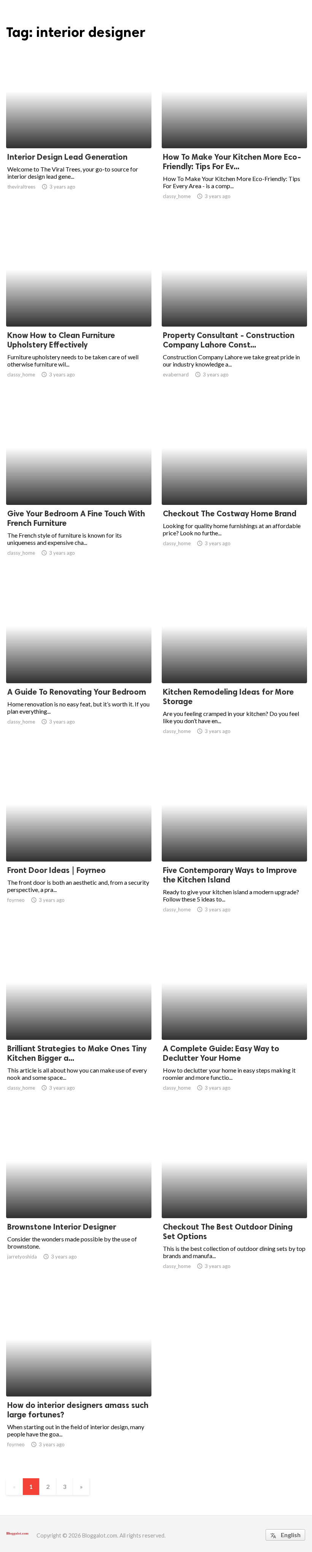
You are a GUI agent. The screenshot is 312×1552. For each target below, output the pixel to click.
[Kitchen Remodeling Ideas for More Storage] (234, 663)
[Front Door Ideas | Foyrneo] (78, 841)
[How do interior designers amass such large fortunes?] (78, 1376)
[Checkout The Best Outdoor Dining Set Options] (234, 1198)
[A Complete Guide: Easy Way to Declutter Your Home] (234, 1020)
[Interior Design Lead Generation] (78, 128)
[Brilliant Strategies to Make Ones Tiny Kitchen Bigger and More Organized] (78, 1020)
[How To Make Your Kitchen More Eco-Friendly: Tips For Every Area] (234, 128)
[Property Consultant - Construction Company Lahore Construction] (234, 306)
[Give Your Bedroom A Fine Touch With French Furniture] (78, 485)
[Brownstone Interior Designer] (78, 1198)
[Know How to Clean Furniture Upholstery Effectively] (78, 306)
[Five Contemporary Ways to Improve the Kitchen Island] (234, 841)
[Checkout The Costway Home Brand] (234, 485)
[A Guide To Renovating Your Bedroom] (78, 663)
